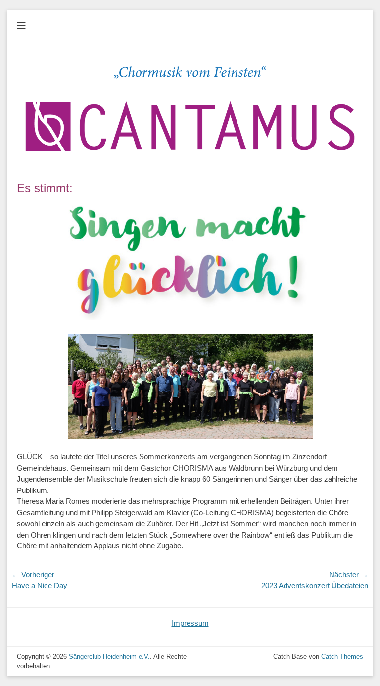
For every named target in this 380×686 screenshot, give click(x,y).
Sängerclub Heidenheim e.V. (109, 656)
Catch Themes (342, 656)
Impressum (190, 623)
